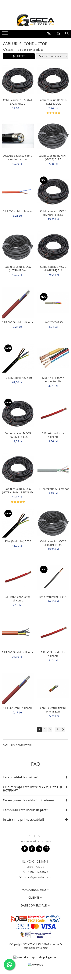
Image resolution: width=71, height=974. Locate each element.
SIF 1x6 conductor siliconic (53, 435)
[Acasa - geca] (35, 20)
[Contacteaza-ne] (49, 33)
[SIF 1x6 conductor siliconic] (53, 414)
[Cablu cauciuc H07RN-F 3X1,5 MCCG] (53, 81)
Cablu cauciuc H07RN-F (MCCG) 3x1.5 (53, 157)
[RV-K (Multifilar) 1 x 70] (53, 577)
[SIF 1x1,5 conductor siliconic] (18, 577)
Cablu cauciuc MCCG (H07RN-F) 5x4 (53, 268)
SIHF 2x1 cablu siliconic (17, 211)
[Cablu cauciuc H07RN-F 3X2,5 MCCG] (18, 81)
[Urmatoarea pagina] (62, 729)
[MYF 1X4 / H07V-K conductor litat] (53, 358)
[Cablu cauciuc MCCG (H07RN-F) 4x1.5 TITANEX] (18, 469)
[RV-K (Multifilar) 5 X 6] (18, 523)
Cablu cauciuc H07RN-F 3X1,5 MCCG (53, 101)
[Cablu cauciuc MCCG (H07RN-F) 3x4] (18, 247)
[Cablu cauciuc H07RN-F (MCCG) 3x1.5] (53, 136)
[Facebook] (24, 848)
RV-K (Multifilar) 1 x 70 (53, 597)
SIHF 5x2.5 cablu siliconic (18, 652)
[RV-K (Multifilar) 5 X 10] (18, 358)
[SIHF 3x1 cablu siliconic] (18, 688)
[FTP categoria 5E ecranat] (53, 469)
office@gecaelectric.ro (37, 877)
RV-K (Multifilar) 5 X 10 (18, 378)
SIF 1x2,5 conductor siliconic (53, 654)
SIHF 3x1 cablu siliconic (17, 708)
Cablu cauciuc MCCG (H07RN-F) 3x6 (53, 543)
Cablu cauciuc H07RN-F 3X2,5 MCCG (18, 101)
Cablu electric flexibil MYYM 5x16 (53, 709)
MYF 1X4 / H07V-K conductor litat (53, 379)
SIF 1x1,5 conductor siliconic (17, 598)
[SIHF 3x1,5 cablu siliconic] (18, 303)
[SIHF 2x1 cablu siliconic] (18, 192)
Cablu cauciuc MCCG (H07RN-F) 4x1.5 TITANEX (17, 490)
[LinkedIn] (39, 848)
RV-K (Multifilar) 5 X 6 (18, 541)
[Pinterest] (32, 848)
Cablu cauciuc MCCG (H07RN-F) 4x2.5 (53, 212)
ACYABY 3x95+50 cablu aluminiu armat (17, 157)
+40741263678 (37, 872)
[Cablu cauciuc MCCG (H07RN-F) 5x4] (53, 247)
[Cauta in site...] (67, 33)
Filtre (20, 56)
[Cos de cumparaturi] (58, 33)
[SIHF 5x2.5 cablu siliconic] (18, 632)
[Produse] (5, 34)
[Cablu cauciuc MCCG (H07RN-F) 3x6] (53, 523)
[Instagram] (46, 848)
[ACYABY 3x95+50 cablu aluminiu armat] (18, 136)
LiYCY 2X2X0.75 (53, 322)
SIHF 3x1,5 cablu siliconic (18, 322)
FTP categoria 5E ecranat (53, 489)
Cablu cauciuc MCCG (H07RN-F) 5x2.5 (18, 435)
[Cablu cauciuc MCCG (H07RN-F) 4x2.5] (53, 192)
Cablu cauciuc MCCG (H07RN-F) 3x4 (18, 268)
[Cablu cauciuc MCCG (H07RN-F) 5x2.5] (18, 414)
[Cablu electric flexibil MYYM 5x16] (53, 688)
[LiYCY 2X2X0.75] (53, 302)
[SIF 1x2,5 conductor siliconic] (53, 633)
